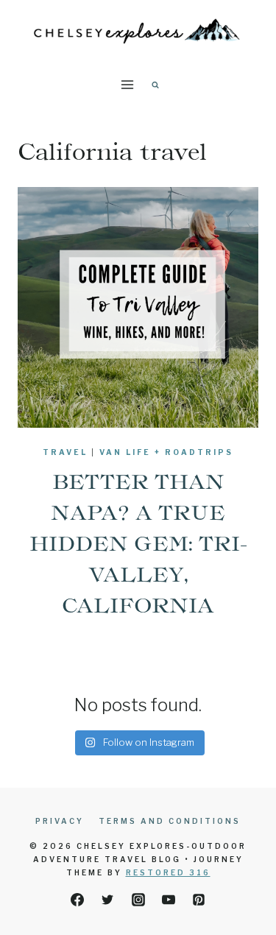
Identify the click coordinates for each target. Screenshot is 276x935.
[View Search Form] (155, 84)
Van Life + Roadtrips (166, 452)
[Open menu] (127, 84)
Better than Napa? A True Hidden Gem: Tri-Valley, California (138, 543)
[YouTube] (168, 899)
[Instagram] (138, 899)
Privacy (59, 820)
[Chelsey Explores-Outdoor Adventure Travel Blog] (138, 30)
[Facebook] (77, 899)
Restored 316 (168, 872)
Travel (65, 452)
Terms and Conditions (170, 820)
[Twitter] (107, 899)
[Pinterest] (198, 899)
